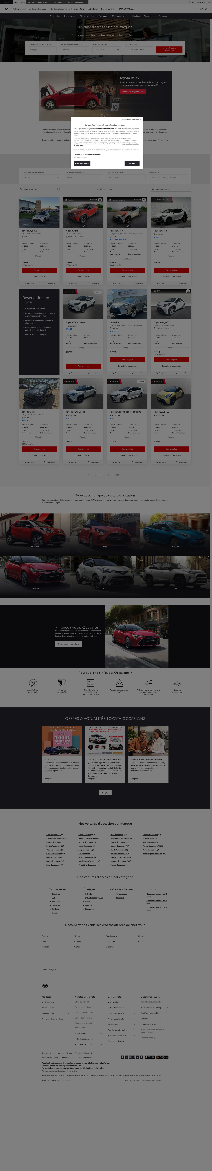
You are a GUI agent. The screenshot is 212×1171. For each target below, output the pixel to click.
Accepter (132, 163)
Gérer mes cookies (82, 163)
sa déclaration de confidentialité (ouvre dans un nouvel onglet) (110, 128)
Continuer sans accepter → (131, 119)
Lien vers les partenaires (80, 157)
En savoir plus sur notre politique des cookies (87, 154)
